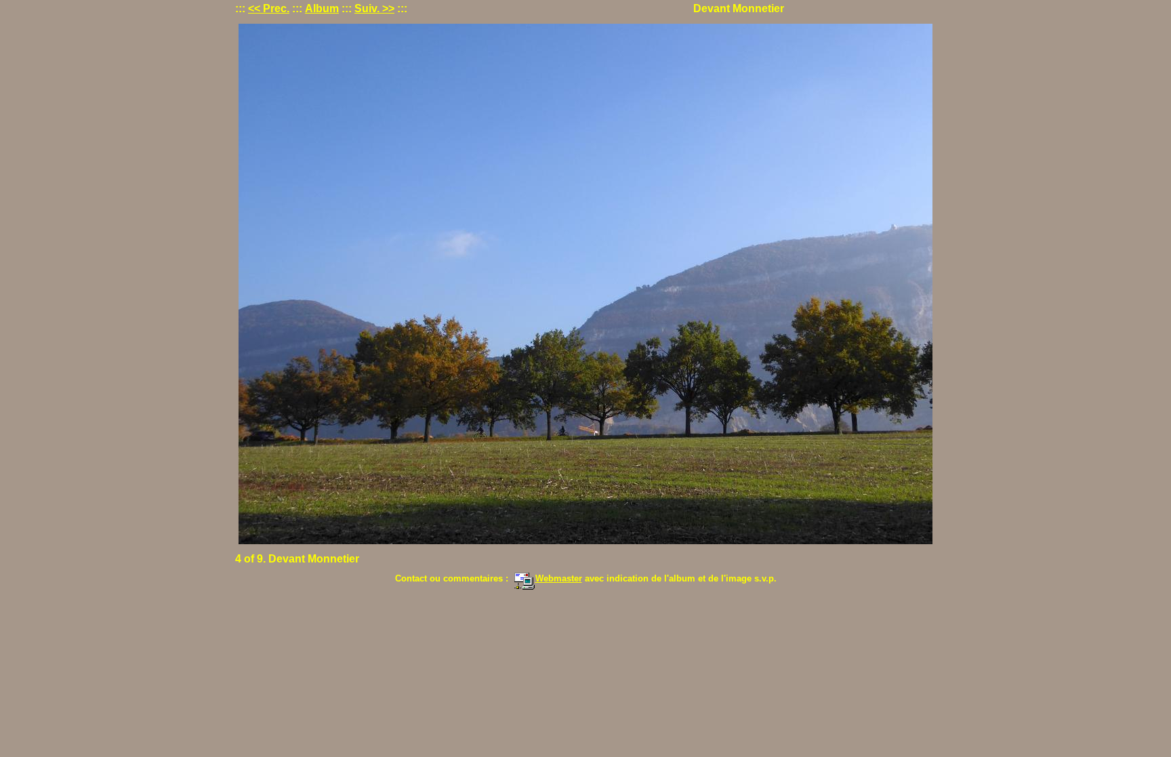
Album (322, 8)
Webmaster (558, 578)
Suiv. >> (374, 8)
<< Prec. (268, 8)
